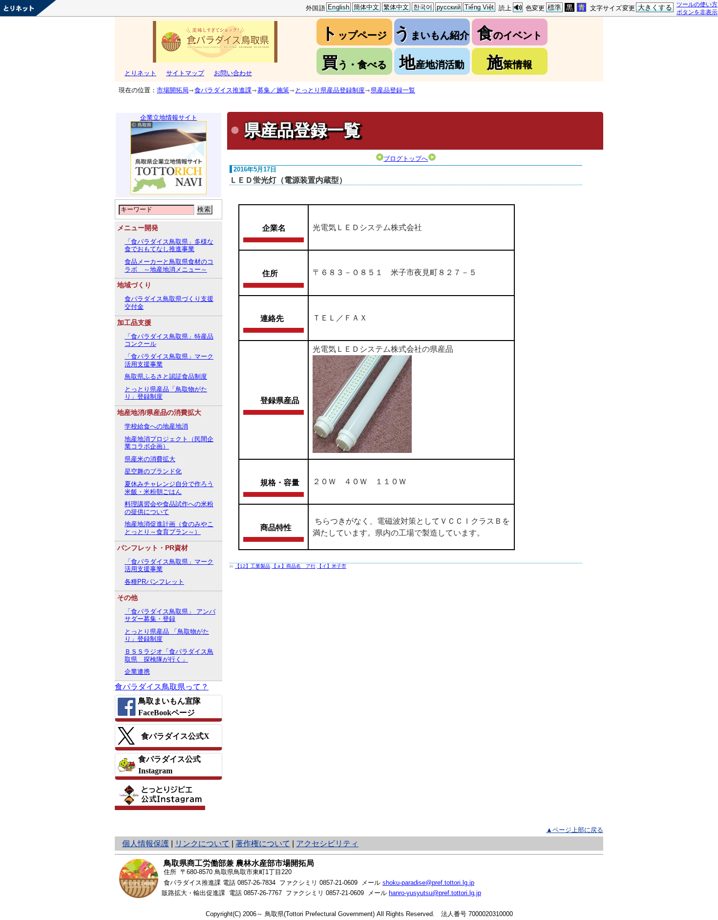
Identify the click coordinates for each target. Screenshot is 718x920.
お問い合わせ (233, 73)
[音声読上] (517, 7)
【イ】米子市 (331, 566)
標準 (554, 7)
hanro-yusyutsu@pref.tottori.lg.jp (435, 893)
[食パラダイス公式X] (168, 736)
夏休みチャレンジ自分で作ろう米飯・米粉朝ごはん (169, 487)
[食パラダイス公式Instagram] (168, 764)
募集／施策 (273, 90)
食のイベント (509, 33)
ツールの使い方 (697, 4)
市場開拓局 (173, 90)
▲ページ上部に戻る (574, 830)
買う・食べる (354, 62)
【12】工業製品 (252, 566)
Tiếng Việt (479, 7)
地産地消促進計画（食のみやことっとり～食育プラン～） (169, 527)
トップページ (354, 33)
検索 (204, 209)
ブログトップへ (405, 158)
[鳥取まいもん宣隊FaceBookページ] (168, 706)
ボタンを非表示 (697, 12)
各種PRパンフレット (154, 581)
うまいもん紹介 (431, 33)
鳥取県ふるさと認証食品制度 (166, 376)
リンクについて (202, 843)
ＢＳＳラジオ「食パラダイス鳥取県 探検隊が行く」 (169, 655)
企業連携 (137, 671)
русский (449, 7)
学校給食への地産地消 (156, 426)
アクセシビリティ (327, 843)
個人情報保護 (145, 843)
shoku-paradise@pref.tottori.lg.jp (428, 882)
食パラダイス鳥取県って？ (162, 687)
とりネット (140, 73)
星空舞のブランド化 (153, 471)
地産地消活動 (432, 62)
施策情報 (509, 62)
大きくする (655, 7)
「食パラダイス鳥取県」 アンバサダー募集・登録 (170, 615)
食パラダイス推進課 (223, 90)
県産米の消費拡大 (150, 459)
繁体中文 (396, 7)
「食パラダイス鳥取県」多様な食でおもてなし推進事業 (169, 245)
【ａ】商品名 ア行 (294, 566)
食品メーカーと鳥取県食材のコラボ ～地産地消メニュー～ (169, 265)
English (338, 7)
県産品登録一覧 (393, 90)
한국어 (422, 7)
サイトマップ (185, 73)
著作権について (262, 843)
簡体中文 (367, 7)
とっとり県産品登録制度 (330, 90)
